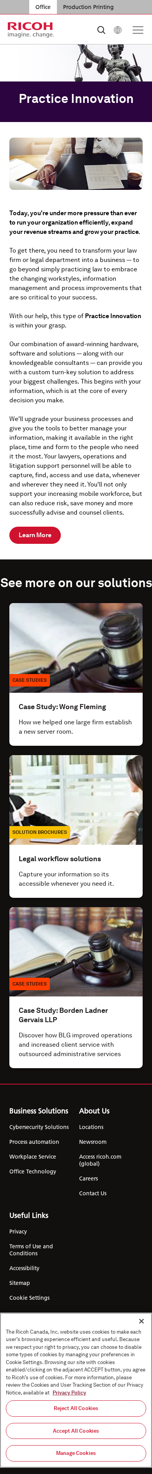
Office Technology (32, 1171)
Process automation (34, 1141)
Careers (88, 1178)
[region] (76, 1390)
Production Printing (88, 7)
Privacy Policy (69, 1393)
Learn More (35, 535)
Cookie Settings (29, 1297)
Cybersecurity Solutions (39, 1127)
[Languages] (117, 30)
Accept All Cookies (76, 1431)
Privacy (18, 1231)
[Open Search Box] (101, 30)
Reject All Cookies (76, 1408)
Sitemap (19, 1282)
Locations (91, 1127)
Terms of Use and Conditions (31, 1250)
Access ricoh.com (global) (100, 1160)
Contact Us (92, 1193)
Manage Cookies (76, 1453)
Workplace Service (32, 1156)
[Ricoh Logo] (31, 30)
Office (43, 7)
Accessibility (24, 1268)
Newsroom (92, 1141)
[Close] (141, 1321)
